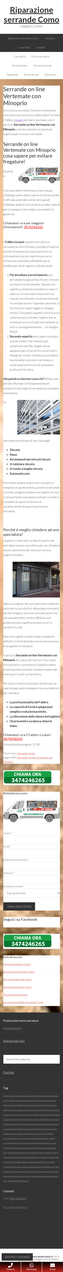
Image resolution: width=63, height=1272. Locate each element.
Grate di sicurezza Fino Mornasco (40, 1124)
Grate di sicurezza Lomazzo (13, 1134)
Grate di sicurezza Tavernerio (18, 1152)
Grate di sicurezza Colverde (13, 1119)
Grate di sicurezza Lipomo (47, 1129)
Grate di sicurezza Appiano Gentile (21, 1100)
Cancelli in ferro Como (11, 1096)
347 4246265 (17, 1198)
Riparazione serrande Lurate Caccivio (23, 1171)
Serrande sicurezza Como (17, 986)
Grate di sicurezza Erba (50, 1119)
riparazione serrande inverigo (32, 1167)
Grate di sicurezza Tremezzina (41, 1152)
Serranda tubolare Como (17, 964)
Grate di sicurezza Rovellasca (26, 1148)
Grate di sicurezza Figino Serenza (15, 1124)
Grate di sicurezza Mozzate (32, 1143)
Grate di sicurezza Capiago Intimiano (39, 1110)
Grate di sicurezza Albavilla (30, 1096)
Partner (8, 1072)
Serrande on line (26, 753)
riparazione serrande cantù (49, 1157)
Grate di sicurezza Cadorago (33, 1105)
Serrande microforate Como (19, 971)
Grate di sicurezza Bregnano (45, 1100)
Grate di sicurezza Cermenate (27, 1115)
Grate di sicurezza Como (33, 1119)
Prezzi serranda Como (15, 994)
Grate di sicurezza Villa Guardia (27, 1157)
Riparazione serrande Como (31, 14)
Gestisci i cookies (17, 1256)
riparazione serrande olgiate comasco (23, 1176)
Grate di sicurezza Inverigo (27, 1129)
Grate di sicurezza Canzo (17, 1110)
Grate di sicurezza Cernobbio (49, 1115)
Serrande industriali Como (17, 979)
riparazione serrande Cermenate (15, 1162)
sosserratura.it (12, 1028)
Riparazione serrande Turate (18, 1181)
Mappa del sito (14, 1041)
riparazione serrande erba (36, 1162)
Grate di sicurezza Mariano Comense (35, 1138)
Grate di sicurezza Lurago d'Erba (35, 1134)
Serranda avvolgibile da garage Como (23, 1002)
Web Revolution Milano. (31, 1261)
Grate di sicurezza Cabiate (12, 1105)
